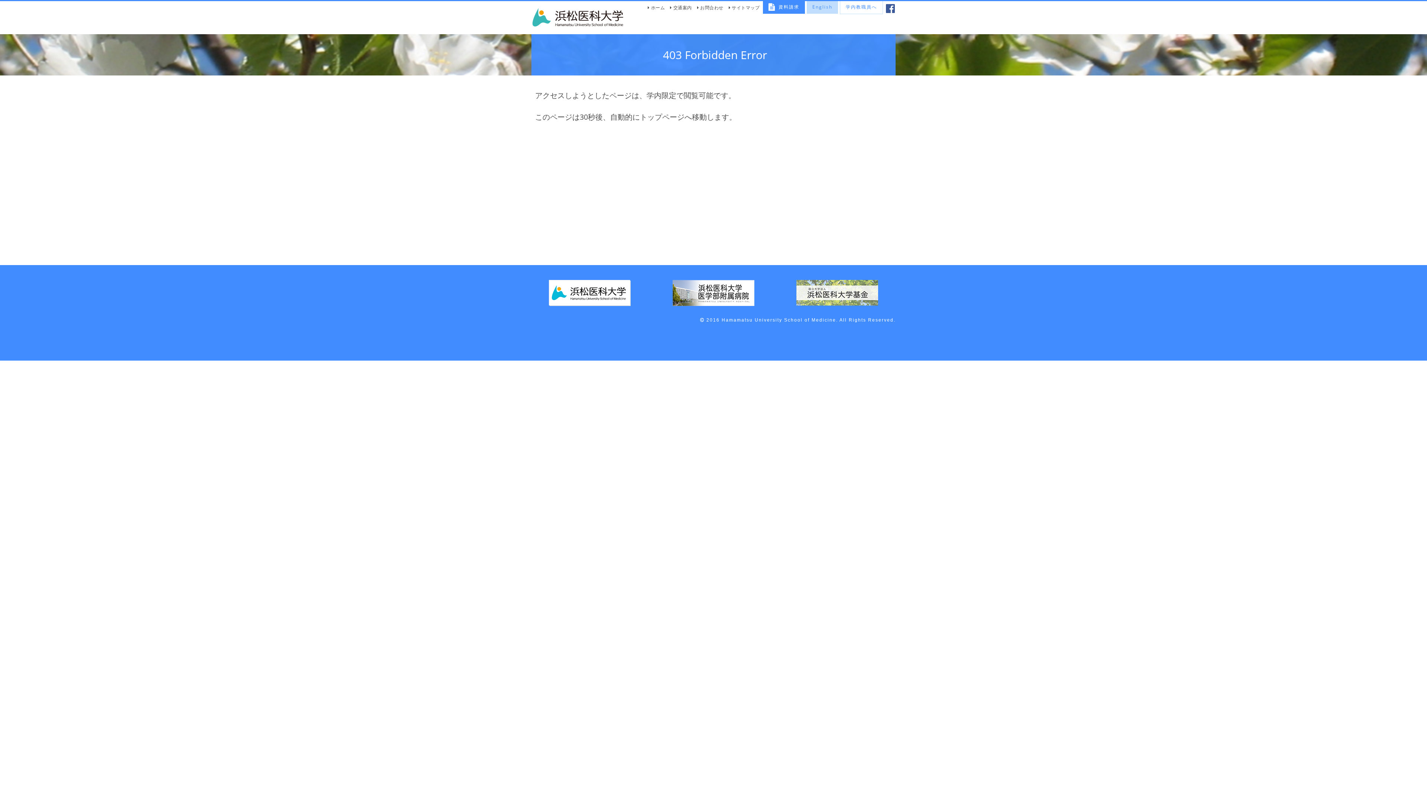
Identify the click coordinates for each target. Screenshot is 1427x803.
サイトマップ (746, 7)
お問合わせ (712, 7)
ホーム (658, 7)
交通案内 (682, 7)
